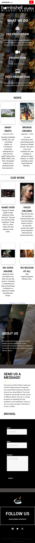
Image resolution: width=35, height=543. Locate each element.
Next (23, 303)
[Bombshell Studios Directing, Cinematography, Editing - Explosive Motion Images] (7, 2)
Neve (16, 541)
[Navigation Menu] (31, 2)
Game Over (8, 207)
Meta (21, 541)
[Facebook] (13, 529)
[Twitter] (17, 529)
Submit (10, 478)
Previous (12, 303)
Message (10, 455)
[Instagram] (22, 529)
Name (9, 428)
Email (9, 441)
